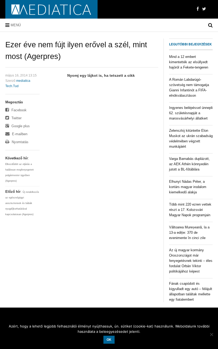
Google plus (20, 126)
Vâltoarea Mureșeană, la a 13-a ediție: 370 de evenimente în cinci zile (189, 232)
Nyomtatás (19, 142)
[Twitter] (204, 9)
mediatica (23, 81)
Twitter (16, 118)
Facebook (18, 110)
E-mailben (19, 134)
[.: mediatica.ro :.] (51, 9)
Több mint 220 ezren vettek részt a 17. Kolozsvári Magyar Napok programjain (190, 209)
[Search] (210, 25)
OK (109, 340)
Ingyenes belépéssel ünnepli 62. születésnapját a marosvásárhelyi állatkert (191, 113)
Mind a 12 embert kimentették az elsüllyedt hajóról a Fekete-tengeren (188, 62)
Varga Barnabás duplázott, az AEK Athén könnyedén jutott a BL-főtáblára (189, 164)
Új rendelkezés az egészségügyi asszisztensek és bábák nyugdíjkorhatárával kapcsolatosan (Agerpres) (22, 203)
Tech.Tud (12, 86)
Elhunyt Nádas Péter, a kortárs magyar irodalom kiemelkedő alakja (187, 187)
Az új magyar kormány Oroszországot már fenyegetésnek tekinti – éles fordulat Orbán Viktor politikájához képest (190, 260)
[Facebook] (198, 9)
